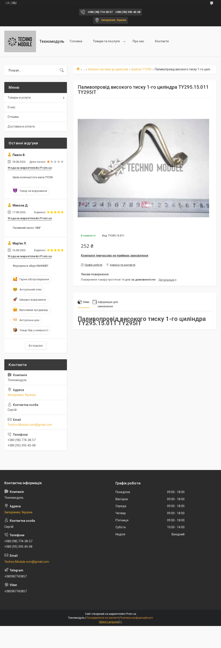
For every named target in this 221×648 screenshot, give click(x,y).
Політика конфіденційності (136, 617)
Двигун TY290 (141, 69)
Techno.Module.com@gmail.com (30, 424)
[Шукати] (62, 70)
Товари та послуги (106, 41)
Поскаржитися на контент (102, 617)
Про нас (138, 41)
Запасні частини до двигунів (108, 69)
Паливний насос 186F (27, 227)
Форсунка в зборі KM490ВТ (30, 265)
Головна (76, 41)
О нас (11, 107)
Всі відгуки (36, 345)
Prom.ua (131, 613)
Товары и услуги (19, 97)
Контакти (162, 41)
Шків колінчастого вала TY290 (33, 177)
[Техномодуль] (20, 41)
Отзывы (13, 116)
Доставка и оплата (21, 126)
